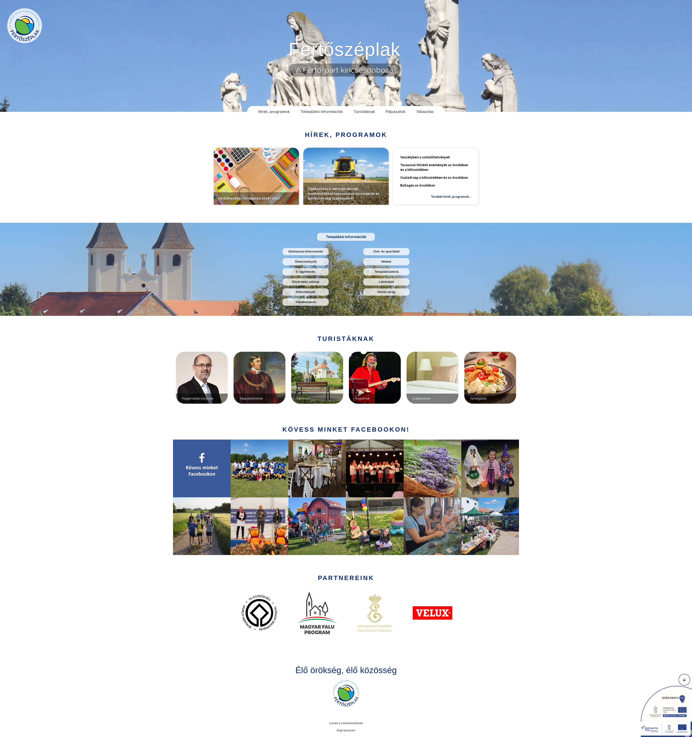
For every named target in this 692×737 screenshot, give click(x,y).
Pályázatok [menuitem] (396, 111)
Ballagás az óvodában (417, 185)
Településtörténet (251, 398)
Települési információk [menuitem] (322, 111)
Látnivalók (386, 282)
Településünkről (386, 271)
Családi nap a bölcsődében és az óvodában (434, 177)
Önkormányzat (306, 261)
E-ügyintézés (305, 271)
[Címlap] (24, 25)
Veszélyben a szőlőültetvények (425, 157)
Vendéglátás (478, 398)
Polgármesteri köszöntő (198, 398)
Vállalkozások (306, 302)
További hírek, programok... (451, 196)
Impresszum (346, 730)
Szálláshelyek (421, 398)
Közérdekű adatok (305, 282)
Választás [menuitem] (425, 111)
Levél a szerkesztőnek (346, 723)
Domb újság (386, 292)
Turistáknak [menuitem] (364, 111)
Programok (362, 398)
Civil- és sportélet (386, 251)
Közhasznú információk (306, 251)
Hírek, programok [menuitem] (274, 111)
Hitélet (386, 261)
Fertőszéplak (345, 49)
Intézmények (305, 292)
